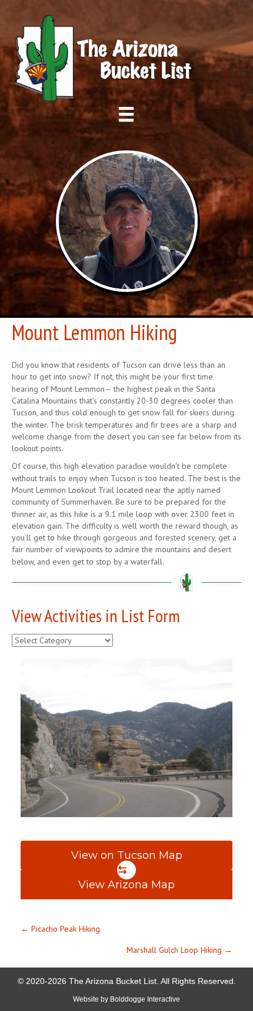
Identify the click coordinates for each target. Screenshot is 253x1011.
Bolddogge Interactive (145, 999)
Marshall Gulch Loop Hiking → (179, 950)
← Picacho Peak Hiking (60, 928)
